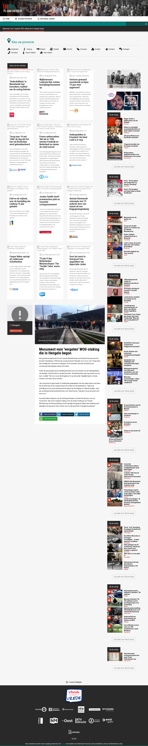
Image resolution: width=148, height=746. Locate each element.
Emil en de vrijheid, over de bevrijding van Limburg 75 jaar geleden (20, 202)
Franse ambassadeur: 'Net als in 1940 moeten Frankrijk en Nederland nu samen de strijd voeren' (49, 141)
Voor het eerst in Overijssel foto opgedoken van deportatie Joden (77, 260)
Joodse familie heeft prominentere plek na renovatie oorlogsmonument (49, 200)
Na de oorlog (17, 331)
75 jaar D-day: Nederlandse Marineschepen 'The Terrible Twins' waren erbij (49, 263)
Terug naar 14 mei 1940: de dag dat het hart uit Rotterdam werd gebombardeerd (20, 140)
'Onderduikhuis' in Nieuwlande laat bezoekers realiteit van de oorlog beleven (20, 85)
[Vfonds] (124, 101)
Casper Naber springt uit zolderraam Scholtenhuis (20, 259)
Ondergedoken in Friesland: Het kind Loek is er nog (78, 137)
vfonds (63, 744)
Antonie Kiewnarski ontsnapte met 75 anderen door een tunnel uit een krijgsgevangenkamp (79, 203)
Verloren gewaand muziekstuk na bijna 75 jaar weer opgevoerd (78, 83)
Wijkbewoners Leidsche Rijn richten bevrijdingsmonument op (49, 83)
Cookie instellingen (75, 682)
